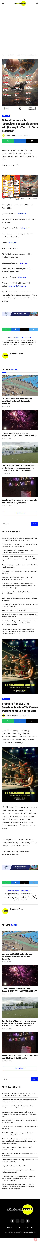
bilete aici (22, 213)
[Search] (37, 3)
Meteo (26, 1227)
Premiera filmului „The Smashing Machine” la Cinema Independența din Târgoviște (11, 342)
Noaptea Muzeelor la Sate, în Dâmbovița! (14, 610)
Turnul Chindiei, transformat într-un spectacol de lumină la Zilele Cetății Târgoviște (20, 501)
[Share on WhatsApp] (8, 141)
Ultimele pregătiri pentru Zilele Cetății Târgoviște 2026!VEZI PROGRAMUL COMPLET (19, 434)
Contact (10, 1227)
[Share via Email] (32, 141)
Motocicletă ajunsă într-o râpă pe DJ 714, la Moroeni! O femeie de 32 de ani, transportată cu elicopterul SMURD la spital (19, 559)
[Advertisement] (20, 30)
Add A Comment (20, 1068)
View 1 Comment (19, 513)
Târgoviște (6, 115)
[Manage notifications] (35, 1239)
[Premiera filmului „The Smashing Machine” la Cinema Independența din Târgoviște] (20, 694)
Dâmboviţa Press (11, 135)
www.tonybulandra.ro (17, 286)
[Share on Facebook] (20, 141)
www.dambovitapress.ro (27, 1232)
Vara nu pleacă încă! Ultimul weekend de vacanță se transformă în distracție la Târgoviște (17, 400)
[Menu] (3, 3)
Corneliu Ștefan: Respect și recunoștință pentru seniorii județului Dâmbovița (28, 342)
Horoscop (18, 1227)
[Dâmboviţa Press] (20, 3)
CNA (31, 1227)
